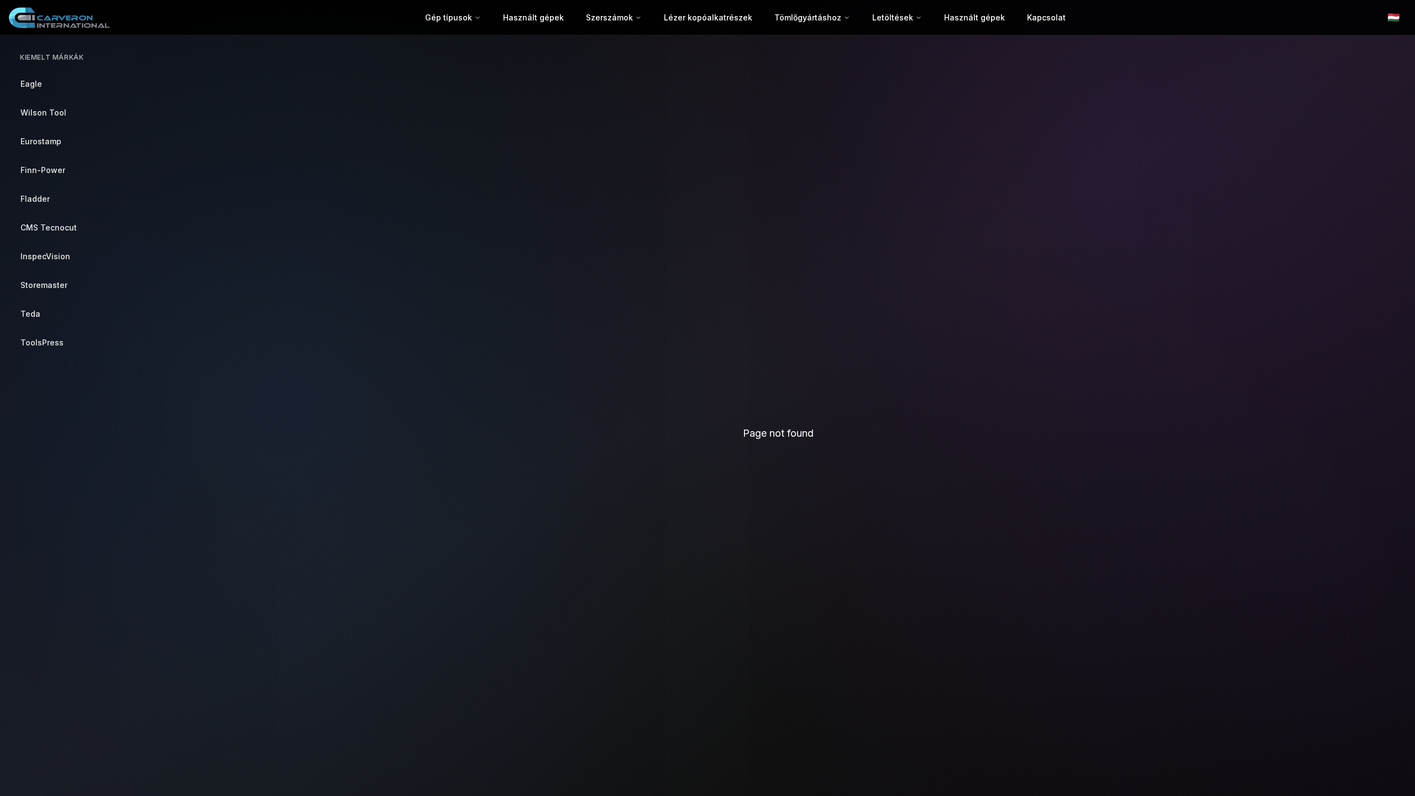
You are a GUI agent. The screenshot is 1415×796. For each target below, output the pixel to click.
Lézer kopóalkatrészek (708, 17)
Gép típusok (448, 17)
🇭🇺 (1393, 17)
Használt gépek (533, 17)
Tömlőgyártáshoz (807, 17)
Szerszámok (609, 17)
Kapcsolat (1046, 17)
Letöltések (892, 17)
